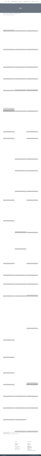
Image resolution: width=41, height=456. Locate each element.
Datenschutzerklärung (33, 455)
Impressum (37, 455)
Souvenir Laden (33, 1)
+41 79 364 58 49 (17, 447)
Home (6, 1)
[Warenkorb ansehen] (39, 2)
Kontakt (37, 1)
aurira (19, 13)
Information (20, 1)
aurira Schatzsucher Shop (27, 1)
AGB (30, 455)
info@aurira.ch (18, 449)
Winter (8, 1)
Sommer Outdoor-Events (14, 1)
